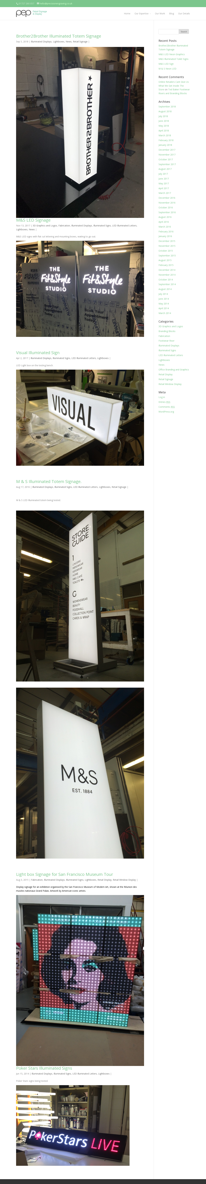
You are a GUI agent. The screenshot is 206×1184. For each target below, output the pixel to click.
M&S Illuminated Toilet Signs (173, 58)
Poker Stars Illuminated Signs (44, 1068)
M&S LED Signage (33, 220)
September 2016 (167, 212)
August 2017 (165, 168)
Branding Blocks (167, 331)
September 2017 (167, 164)
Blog (171, 13)
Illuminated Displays (41, 41)
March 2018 (165, 135)
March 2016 (165, 226)
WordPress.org (166, 411)
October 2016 (166, 207)
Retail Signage (80, 41)
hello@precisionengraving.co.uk (56, 3)
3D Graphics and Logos (45, 225)
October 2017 (166, 159)
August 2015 (165, 260)
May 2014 (164, 303)
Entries (164, 401)
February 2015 (166, 265)
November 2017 (167, 154)
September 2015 (167, 255)
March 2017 (165, 192)
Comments (167, 406)
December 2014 (167, 269)
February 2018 (166, 140)
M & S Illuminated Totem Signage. (49, 481)
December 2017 (167, 149)
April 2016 (164, 221)
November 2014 (167, 274)
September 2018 (167, 106)
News (69, 41)
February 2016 (166, 231)
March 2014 (165, 313)
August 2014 (165, 289)
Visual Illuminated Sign (38, 352)
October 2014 (166, 279)
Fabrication (64, 225)
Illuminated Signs (102, 225)
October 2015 (166, 250)
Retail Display (105, 879)
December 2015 (167, 241)
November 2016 (167, 202)
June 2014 (164, 298)
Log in (162, 397)
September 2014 (167, 284)
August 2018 (165, 111)
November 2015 (167, 245)
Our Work (160, 13)
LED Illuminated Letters (124, 225)
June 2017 (164, 178)
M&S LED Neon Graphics (172, 54)
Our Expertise (142, 13)
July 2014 (163, 293)
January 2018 (165, 144)
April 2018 (164, 130)
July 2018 (163, 116)
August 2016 (165, 217)
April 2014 (164, 308)
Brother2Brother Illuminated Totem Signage (58, 36)
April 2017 (164, 188)
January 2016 (165, 236)
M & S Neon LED (167, 68)
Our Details (184, 13)
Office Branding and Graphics (174, 369)
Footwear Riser (166, 340)
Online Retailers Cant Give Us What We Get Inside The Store (174, 85)
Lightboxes (58, 41)
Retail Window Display (124, 879)
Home (127, 13)
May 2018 (164, 125)
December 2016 (167, 197)
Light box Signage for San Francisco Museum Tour (64, 874)
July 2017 (163, 173)
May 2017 (164, 183)
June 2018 (164, 120)
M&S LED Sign (166, 63)
